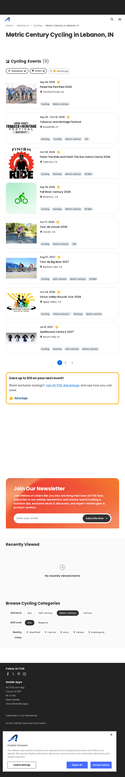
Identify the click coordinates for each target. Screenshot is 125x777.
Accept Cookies (101, 764)
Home (9, 25)
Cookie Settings (21, 764)
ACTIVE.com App (15, 687)
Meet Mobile (13, 699)
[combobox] (17, 71)
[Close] (111, 734)
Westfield (34, 632)
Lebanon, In (23, 25)
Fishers (80, 632)
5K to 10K (11, 695)
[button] (38, 71)
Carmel (51, 632)
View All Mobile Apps (17, 703)
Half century (46, 613)
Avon (66, 632)
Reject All (77, 764)
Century (87, 613)
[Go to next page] (72, 362)
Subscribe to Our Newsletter (22, 715)
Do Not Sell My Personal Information (26, 723)
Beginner (44, 622)
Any (30, 613)
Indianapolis (97, 632)
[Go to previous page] (53, 362)
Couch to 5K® (13, 691)
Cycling (37, 25)
